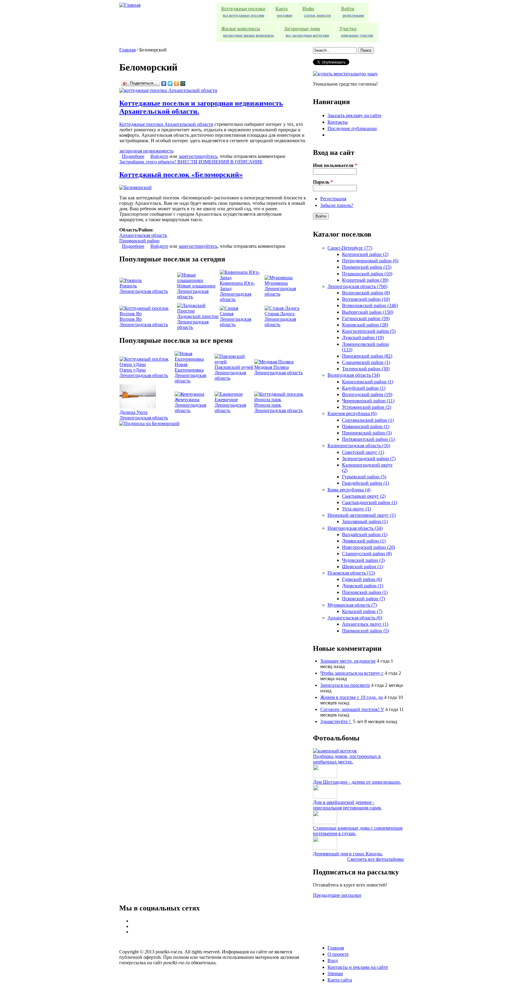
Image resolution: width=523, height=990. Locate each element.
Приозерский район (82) (367, 356)
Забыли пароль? (336, 205)
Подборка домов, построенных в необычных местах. (347, 759)
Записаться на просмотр (345, 685)
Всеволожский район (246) (370, 305)
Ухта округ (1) (356, 508)
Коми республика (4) (348, 489)
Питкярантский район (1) (368, 439)
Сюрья (226, 313)
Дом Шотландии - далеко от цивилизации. (357, 782)
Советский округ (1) (363, 452)
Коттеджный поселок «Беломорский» (181, 175)
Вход (332, 960)
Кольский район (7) (362, 611)
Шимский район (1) (362, 566)
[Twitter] (170, 83)
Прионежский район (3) (367, 432)
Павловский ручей (234, 367)
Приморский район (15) (366, 267)
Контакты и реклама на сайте (357, 967)
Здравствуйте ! (336, 721)
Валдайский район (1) (364, 534)
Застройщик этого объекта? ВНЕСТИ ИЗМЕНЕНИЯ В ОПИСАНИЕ (191, 161)
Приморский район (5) (365, 630)
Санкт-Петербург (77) (349, 248)
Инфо (316, 12)
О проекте (338, 954)
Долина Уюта (133, 412)
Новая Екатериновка (189, 367)
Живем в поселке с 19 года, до (351, 697)
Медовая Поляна (271, 367)
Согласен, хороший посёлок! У (352, 709)
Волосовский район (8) (366, 292)
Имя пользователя (335, 165)
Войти (352, 12)
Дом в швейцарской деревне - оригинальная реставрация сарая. (347, 805)
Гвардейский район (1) (365, 483)
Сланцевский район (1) (366, 362)
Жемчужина (187, 399)
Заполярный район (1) (365, 521)
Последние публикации (352, 128)
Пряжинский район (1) (365, 426)
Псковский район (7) (363, 598)
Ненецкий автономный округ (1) (361, 515)
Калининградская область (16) (358, 445)
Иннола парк (267, 405)
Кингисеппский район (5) (369, 331)
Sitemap (335, 973)
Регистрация (333, 198)
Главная (127, 49)
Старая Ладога (279, 313)
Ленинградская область (144, 291)
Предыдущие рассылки (337, 895)
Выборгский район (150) (367, 312)
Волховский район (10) (366, 299)
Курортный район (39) (365, 280)
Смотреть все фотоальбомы (375, 859)
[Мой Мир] (183, 83)
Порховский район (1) (365, 592)
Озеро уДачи (133, 369)
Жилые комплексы (247, 32)
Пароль (323, 182)
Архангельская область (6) (354, 617)
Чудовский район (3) (363, 560)
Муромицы (276, 283)
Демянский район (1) (364, 540)
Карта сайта (339, 979)
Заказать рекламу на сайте (354, 115)
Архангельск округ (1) (365, 624)
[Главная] (129, 5)
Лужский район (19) (363, 337)
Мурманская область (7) (352, 605)
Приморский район (139, 240)
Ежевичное (226, 399)
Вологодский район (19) (367, 394)
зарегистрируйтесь (198, 156)
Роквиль (128, 285)
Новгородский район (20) (368, 547)
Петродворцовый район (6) (370, 260)
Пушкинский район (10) (367, 273)
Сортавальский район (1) (368, 420)
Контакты (337, 122)
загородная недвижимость (146, 150)
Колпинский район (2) (365, 254)
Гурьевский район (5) (364, 476)
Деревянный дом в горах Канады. (348, 853)
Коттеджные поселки (243, 12)
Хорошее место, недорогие (348, 661)
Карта (283, 12)
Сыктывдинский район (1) (369, 502)
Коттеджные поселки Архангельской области (166, 124)
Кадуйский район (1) (363, 388)
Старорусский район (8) (367, 553)
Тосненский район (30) (366, 368)
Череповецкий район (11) (368, 400)
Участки (356, 32)
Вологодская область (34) (353, 375)
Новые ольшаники (196, 285)
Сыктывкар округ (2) (364, 496)
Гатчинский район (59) (366, 318)
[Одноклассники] (176, 83)
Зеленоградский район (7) (369, 458)
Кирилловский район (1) (367, 381)
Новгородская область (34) (355, 528)
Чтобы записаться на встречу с (351, 673)
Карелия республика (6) (352, 413)
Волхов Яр (131, 319)
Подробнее (133, 156)
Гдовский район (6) (362, 579)
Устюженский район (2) (366, 407)
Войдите (159, 156)
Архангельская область (143, 235)
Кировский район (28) (365, 324)
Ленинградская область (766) (357, 286)
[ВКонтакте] (164, 83)
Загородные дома (306, 32)
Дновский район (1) (362, 585)
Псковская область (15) (351, 572)
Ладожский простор (198, 316)
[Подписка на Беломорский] (149, 423)
